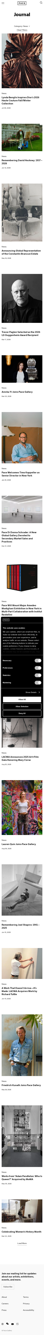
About (4, 1297)
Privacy (26, 1303)
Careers (5, 1303)
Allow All (22, 699)
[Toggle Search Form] (41, 2)
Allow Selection (22, 706)
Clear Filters (22, 30)
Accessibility (28, 1310)
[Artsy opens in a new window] (17, 1324)
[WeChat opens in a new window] (7, 1324)
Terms (26, 1297)
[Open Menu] (3, 3)
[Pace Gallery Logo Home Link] (22, 3)
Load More (22, 1243)
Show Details (31, 692)
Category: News (21, 26)
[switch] (38, 668)
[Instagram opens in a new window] (2, 1324)
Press (4, 1310)
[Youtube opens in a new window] (12, 1324)
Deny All (22, 713)
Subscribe (7, 1287)
